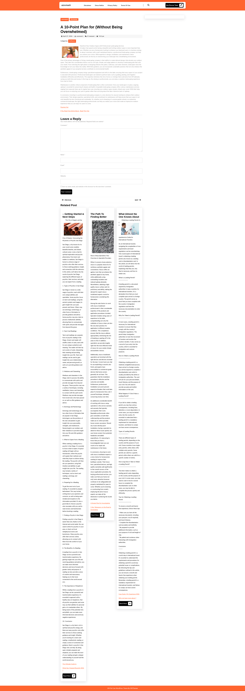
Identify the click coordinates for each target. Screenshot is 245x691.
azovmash (66, 5)
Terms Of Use (125, 5)
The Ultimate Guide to (69, 664)
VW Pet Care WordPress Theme (117, 688)
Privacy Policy (112, 5)
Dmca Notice (99, 5)
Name (62, 154)
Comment (64, 125)
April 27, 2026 (67, 36)
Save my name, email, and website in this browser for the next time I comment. (86, 186)
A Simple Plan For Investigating (100, 503)
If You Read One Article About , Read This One (74, 111)
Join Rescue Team (172, 5)
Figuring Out (64, 107)
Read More (68, 676)
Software (72, 41)
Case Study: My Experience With (129, 594)
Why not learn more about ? (127, 598)
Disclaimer (87, 5)
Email (62, 165)
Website (63, 176)
